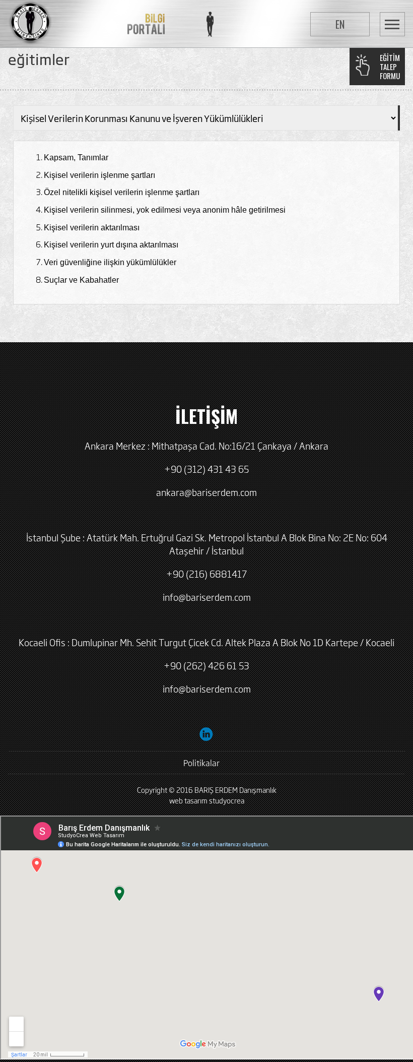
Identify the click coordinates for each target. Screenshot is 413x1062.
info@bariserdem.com (207, 596)
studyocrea (226, 800)
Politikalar (201, 763)
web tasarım (188, 800)
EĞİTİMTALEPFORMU (390, 66)
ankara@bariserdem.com (206, 491)
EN (340, 24)
